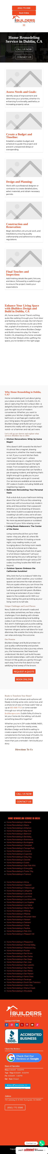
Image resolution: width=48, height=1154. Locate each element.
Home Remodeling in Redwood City (21, 947)
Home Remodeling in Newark (18, 919)
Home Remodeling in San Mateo (20, 971)
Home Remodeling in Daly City (19, 857)
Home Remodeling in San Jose (19, 962)
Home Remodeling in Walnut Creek (21, 988)
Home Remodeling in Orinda (18, 925)
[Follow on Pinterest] (27, 1025)
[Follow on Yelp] (22, 1025)
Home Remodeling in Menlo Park (20, 908)
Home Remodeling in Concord (19, 851)
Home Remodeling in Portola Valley (21, 945)
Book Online (24, 13)
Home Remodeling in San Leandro (20, 965)
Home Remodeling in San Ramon (20, 973)
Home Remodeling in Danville (18, 859)
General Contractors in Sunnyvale (17, 1088)
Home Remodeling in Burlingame (20, 842)
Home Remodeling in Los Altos (19, 896)
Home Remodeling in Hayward (19, 885)
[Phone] (42, 1143)
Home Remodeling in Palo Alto (19, 931)
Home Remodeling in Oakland (19, 922)
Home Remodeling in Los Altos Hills (21, 899)
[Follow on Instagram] (12, 1025)
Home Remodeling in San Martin (20, 968)
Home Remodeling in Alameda (19, 822)
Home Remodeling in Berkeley (19, 836)
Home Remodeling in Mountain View (21, 916)
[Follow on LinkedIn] (17, 1025)
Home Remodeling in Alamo (18, 825)
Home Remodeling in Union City (19, 985)
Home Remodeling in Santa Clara (20, 976)
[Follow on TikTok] (37, 1025)
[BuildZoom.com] (17, 1086)
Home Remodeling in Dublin (18, 862)
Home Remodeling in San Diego (19, 959)
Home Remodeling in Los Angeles (20, 902)
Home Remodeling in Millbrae (19, 911)
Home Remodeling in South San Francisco (23, 982)
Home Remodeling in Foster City (20, 871)
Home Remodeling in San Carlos (20, 956)
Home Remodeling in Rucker (18, 950)
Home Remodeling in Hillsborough (20, 888)
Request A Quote (24, 671)
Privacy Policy (32, 1149)
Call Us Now (24, 49)
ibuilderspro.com (12, 713)
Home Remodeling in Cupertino (19, 854)
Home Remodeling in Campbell (19, 845)
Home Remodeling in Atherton (19, 828)
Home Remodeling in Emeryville (19, 868)
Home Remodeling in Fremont (19, 874)
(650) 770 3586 (24, 8)
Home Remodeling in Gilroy (18, 882)
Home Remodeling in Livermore (19, 893)
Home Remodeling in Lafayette (19, 891)
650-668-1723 (16, 708)
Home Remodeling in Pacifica (18, 928)
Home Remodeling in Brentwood (20, 839)
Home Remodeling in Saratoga (19, 979)
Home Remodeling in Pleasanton (20, 942)
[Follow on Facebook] (6, 1025)
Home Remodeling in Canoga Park (20, 848)
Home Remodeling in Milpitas (18, 914)
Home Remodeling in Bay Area (19, 831)
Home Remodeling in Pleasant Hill (20, 934)
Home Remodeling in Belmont (19, 834)
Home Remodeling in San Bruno (19, 953)
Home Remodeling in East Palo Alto (21, 865)
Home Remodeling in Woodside (19, 991)
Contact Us (24, 57)
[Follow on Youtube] (32, 1025)
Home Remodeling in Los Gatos (19, 905)
